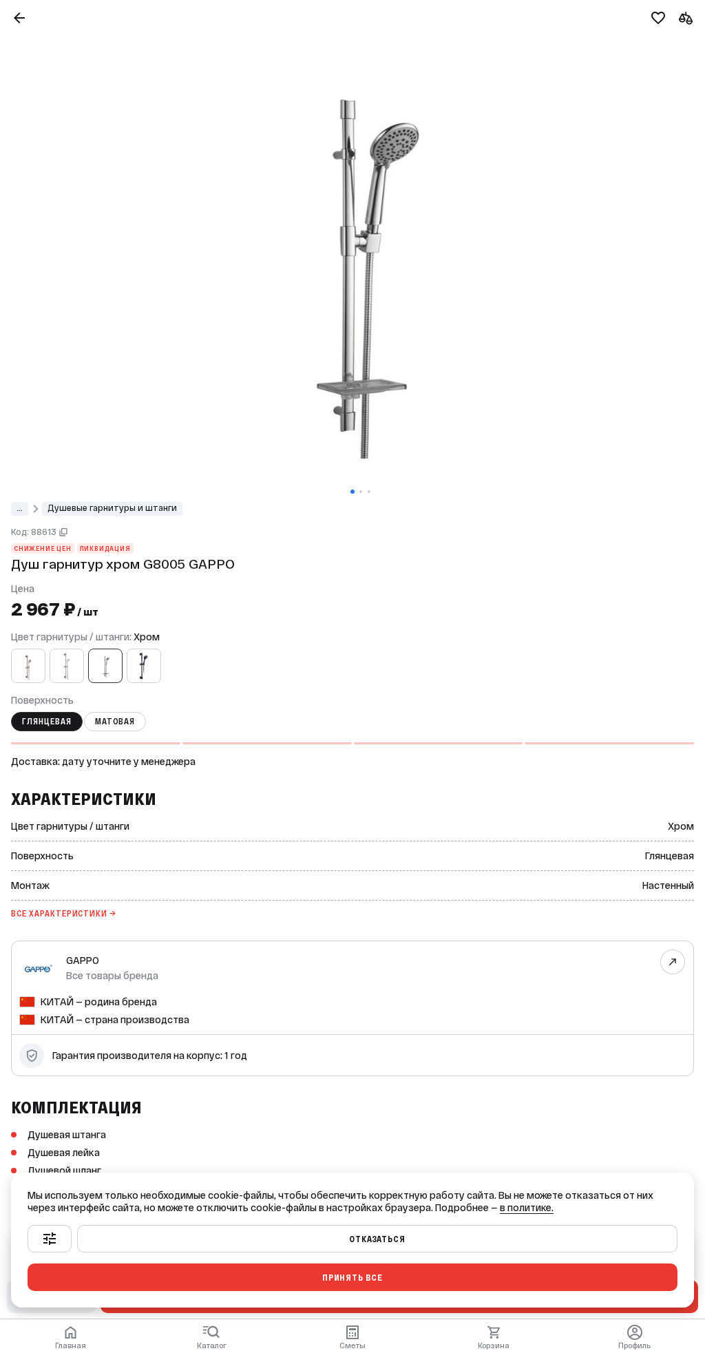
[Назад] (19, 18)
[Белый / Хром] (67, 666)
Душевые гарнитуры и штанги (112, 508)
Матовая (115, 721)
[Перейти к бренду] (673, 962)
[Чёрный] (144, 666)
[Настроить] (50, 1238)
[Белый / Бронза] (28, 666)
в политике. (527, 1207)
